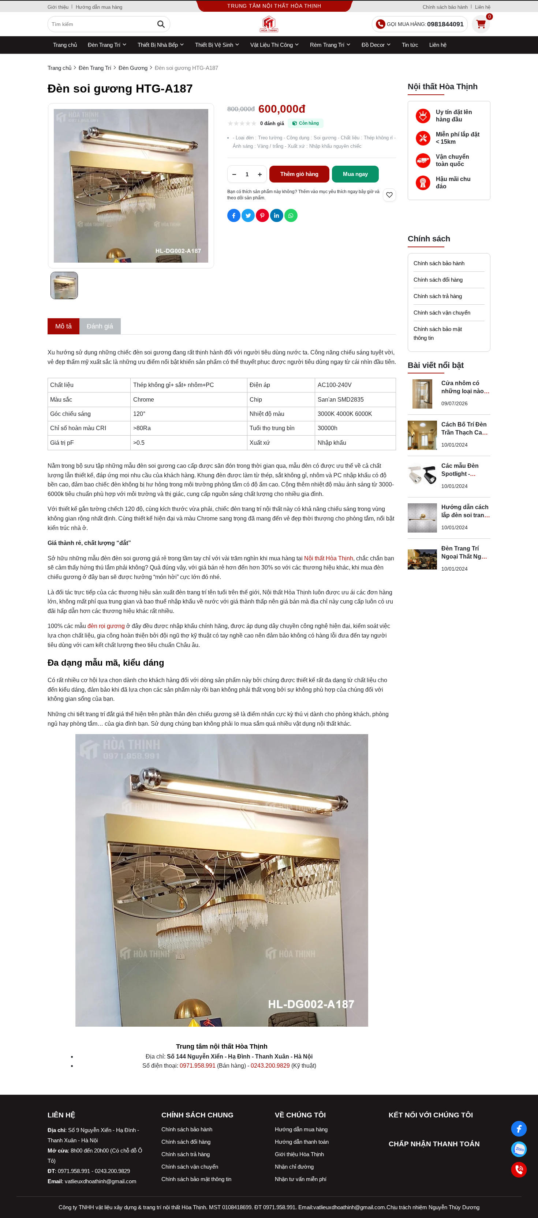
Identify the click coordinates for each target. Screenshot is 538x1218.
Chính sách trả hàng (438, 296)
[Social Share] (233, 215)
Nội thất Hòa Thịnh (328, 558)
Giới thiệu (58, 7)
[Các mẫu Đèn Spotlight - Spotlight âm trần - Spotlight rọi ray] (422, 476)
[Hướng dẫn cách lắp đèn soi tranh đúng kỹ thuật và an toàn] (422, 518)
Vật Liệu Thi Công (271, 45)
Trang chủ (65, 45)
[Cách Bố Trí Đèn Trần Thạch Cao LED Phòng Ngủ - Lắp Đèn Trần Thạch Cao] (422, 435)
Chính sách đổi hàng (438, 280)
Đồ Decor (373, 45)
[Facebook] (519, 1129)
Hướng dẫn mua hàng (99, 7)
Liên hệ (482, 7)
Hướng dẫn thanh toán (302, 1142)
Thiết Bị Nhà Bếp (158, 45)
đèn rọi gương (106, 626)
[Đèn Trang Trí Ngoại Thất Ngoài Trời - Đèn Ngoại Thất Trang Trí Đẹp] (422, 559)
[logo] (269, 24)
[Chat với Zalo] (519, 1149)
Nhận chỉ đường (294, 1167)
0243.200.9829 (270, 1066)
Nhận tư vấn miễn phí (300, 1179)
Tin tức (410, 45)
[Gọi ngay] (519, 1170)
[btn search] (161, 24)
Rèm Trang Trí (327, 45)
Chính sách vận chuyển (442, 312)
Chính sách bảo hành (445, 7)
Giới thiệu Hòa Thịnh (299, 1154)
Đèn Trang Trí (104, 45)
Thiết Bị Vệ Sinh (214, 45)
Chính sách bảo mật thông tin (438, 333)
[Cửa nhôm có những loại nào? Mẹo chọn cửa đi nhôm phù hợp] (422, 394)
